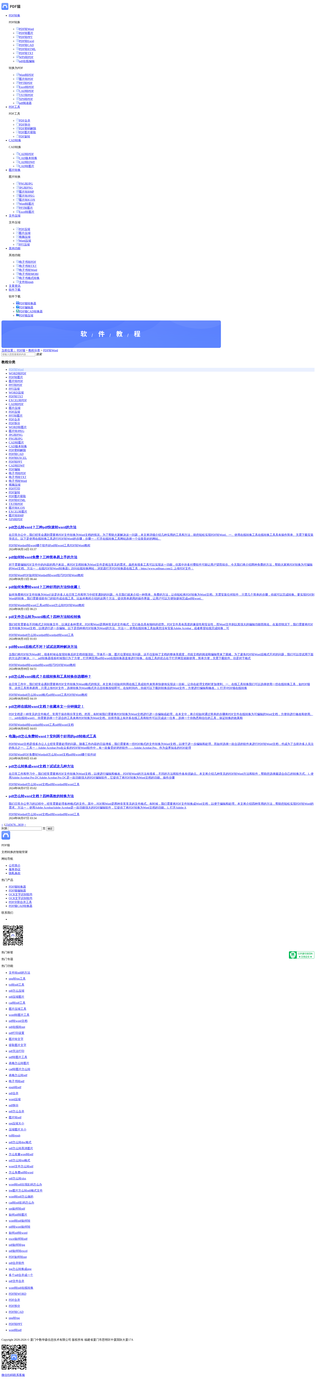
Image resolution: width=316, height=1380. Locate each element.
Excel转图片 (26, 211)
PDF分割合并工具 (20, 902)
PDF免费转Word (34, 754)
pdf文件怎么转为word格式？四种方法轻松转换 (45, 617)
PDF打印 (14, 488)
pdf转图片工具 (18, 1057)
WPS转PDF (26, 57)
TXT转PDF (26, 95)
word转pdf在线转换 (21, 1287)
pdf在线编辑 (27, 61)
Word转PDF (26, 74)
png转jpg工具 (17, 978)
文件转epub (26, 282)
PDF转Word (26, 29)
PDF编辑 (14, 469)
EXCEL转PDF (18, 400)
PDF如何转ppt (18, 1256)
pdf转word (48, 635)
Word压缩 (25, 240)
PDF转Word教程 (80, 545)
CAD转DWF (27, 162)
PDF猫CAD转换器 (31, 311)
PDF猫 (21, 350)
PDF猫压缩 (26, 315)
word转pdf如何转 (19, 1220)
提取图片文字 (17, 1045)
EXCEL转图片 (18, 511)
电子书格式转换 (29, 278)
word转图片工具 (19, 1014)
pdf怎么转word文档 (56, 754)
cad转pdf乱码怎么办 (21, 1202)
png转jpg (14, 1317)
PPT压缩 (24, 244)
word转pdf (15, 1330)
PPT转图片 (26, 207)
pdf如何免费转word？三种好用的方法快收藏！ (45, 587)
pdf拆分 (13, 1105)
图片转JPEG (27, 195)
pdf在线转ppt (17, 1026)
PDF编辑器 (26, 307)
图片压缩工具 (17, 1008)
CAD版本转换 (28, 158)
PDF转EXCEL (18, 457)
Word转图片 (26, 203)
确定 (50, 828)
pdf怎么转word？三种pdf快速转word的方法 (42, 527)
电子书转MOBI (28, 273)
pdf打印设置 (16, 1032)
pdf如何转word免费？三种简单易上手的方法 (43, 557)
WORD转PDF (17, 373)
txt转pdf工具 (16, 984)
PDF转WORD (17, 1293)
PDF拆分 (24, 124)
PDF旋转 (24, 136)
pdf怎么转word (33, 635)
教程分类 (34, 350)
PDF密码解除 (27, 128)
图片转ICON (27, 199)
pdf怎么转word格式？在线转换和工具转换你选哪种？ (50, 676)
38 (19, 824)
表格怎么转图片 (19, 1063)
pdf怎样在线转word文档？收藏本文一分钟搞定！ (46, 706)
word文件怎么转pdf (21, 1166)
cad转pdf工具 (17, 1002)
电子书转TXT (28, 265)
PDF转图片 (26, 33)
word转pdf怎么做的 (21, 1196)
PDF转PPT (26, 37)
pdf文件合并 (16, 1281)
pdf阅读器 (25, 103)
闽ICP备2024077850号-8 (149, 1339)
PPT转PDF (26, 82)
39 (22, 824)
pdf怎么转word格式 (36, 694)
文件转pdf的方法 (19, 972)
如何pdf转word (18, 1232)
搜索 (39, 354)
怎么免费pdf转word (21, 1172)
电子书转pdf (16, 1081)
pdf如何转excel (18, 1250)
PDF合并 (24, 120)
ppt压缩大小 (16, 1123)
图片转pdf (15, 1117)
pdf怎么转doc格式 (20, 1142)
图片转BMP (26, 191)
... (17, 824)
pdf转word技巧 (53, 575)
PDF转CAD (26, 45)
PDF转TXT (26, 53)
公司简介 (14, 865)
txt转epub (14, 1135)
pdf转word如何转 (19, 1226)
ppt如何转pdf (17, 1208)
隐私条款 (14, 873)
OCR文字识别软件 (21, 894)
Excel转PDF (26, 86)
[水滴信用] (301, 957)
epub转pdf (15, 1087)
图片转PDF (26, 78)
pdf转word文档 (64, 724)
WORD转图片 (18, 427)
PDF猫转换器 (27, 303)
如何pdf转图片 (18, 1214)
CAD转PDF (26, 90)
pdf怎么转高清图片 (21, 1148)
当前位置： (8, 350)
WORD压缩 (16, 392)
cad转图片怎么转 (19, 1069)
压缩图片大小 (17, 1129)
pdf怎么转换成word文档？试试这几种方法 (41, 766)
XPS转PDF (26, 99)
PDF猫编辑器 (17, 890)
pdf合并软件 (16, 1262)
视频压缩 (25, 236)
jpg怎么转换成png (20, 1268)
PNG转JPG (26, 183)
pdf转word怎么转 (53, 605)
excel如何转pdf (18, 1238)
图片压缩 (25, 233)
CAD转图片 (26, 166)
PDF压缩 (24, 229)
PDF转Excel (26, 41)
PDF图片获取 (27, 132)
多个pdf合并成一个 (21, 1275)
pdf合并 (13, 1093)
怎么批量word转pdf (21, 1154)
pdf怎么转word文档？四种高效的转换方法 (41, 796)
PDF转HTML (27, 49)
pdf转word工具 (60, 545)
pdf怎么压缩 (16, 990)
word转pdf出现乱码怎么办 (25, 1184)
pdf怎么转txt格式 (19, 1160)
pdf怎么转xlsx (17, 1178)
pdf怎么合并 (16, 1111)
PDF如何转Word (34, 575)
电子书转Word (28, 269)
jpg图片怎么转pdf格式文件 (26, 1190)
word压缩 (15, 1099)
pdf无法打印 (16, 1051)
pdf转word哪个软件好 (37, 545)
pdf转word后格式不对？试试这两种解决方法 (43, 647)
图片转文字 (16, 1039)
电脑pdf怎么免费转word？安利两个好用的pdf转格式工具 (52, 736)
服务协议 (14, 869)
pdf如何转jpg (17, 1244)
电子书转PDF (27, 261)
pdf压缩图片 (16, 996)
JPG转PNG (26, 187)
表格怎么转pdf (18, 1075)
